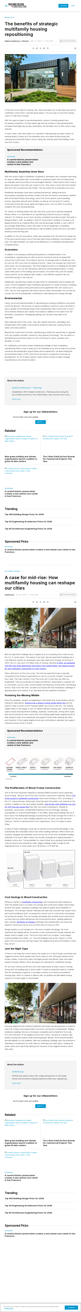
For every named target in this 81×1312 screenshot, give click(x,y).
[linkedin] (37, 48)
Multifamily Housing (12, 571)
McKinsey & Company (26, 922)
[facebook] (33, 48)
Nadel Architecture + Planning (17, 41)
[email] (48, 48)
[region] (40, 1307)
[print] (75, 48)
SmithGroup (9, 595)
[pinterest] (44, 48)
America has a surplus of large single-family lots (45, 703)
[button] (6, 5)
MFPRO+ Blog (9, 17)
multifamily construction (32, 902)
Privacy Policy (8, 1308)
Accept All (71, 1307)
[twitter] (40, 48)
